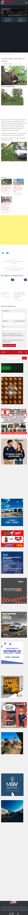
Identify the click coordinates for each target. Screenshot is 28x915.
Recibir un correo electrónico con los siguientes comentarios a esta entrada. (13, 334)
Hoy (11, 54)
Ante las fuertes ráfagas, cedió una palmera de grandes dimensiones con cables (18, 188)
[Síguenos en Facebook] (19, 352)
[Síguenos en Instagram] (26, 352)
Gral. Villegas (5, 54)
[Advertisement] (14, 39)
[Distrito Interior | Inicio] (8, 2)
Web (4, 326)
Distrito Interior (7, 64)
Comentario (6, 311)
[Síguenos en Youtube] (21, 352)
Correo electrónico (19, 321)
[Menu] (26, 3)
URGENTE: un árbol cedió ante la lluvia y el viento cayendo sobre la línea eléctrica (6, 188)
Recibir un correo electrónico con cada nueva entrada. (13, 341)
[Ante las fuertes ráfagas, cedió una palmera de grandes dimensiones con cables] (18, 182)
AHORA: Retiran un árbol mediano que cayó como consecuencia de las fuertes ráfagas (5, 206)
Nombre (5, 321)
